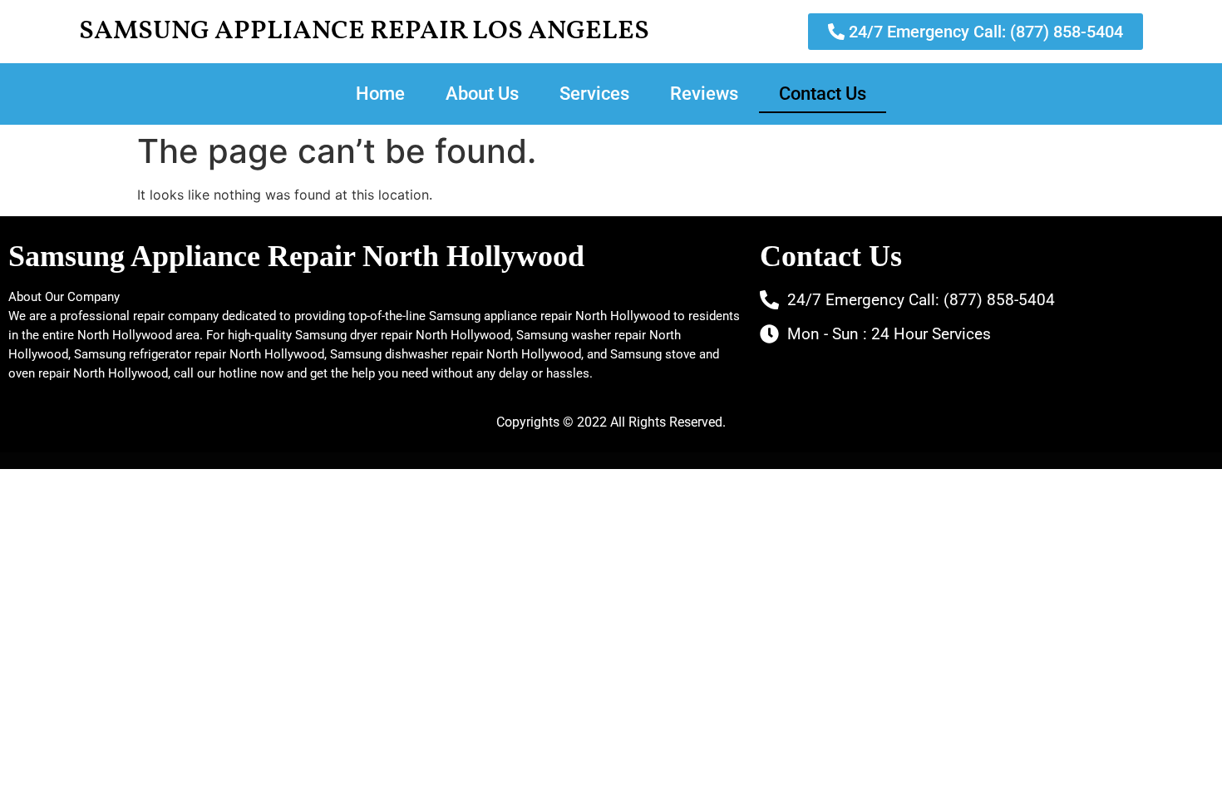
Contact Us (822, 93)
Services (594, 93)
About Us (482, 93)
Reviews (704, 93)
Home (380, 93)
